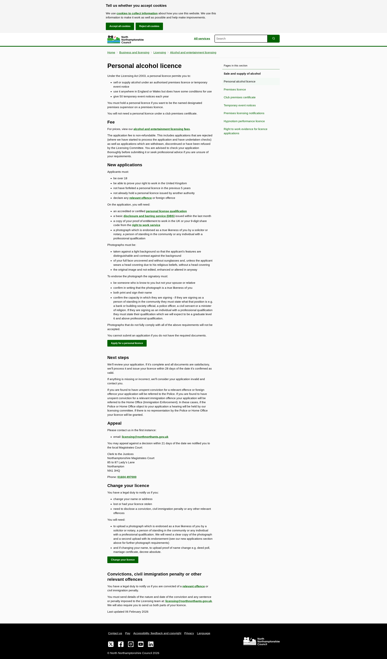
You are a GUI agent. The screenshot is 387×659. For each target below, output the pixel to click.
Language (203, 633)
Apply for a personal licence (127, 343)
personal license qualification (166, 211)
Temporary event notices (240, 105)
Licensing (159, 52)
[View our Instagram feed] (130, 645)
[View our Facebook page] (120, 645)
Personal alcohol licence (239, 81)
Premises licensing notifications (244, 113)
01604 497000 (127, 477)
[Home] (125, 39)
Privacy (189, 633)
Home (111, 52)
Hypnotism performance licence (244, 121)
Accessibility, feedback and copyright (157, 633)
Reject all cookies (149, 26)
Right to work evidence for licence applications (245, 131)
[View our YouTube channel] (140, 645)
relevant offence (193, 586)
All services (202, 38)
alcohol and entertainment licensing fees (161, 129)
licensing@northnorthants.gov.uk (145, 436)
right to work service (146, 225)
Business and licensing (134, 52)
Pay (127, 633)
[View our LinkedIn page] (150, 645)
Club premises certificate (240, 97)
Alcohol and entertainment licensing (193, 52)
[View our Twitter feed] (110, 645)
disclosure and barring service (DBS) (149, 216)
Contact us (115, 633)
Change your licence (123, 559)
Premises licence (235, 89)
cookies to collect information (137, 13)
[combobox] (241, 39)
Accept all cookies (119, 26)
